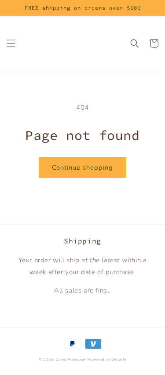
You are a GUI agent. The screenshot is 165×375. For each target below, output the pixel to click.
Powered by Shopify (107, 359)
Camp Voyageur (71, 359)
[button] (11, 43)
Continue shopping (82, 167)
